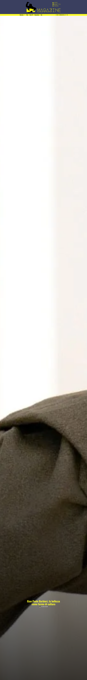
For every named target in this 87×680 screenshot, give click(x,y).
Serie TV (31, 15)
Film (27, 15)
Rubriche (21, 15)
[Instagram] (58, 14)
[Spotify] (61, 14)
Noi (41, 15)
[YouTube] (60, 14)
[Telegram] (63, 14)
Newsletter (37, 15)
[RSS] (64, 14)
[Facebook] (56, 14)
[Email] (65, 14)
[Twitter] (57, 14)
